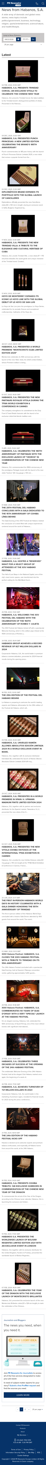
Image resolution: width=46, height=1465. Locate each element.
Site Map (31, 1452)
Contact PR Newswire (23, 1425)
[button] (18, 39)
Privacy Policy (29, 1449)
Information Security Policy (15, 1452)
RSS (38, 1452)
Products (23, 1428)
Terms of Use (16, 1449)
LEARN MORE (23, 1395)
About (23, 1432)
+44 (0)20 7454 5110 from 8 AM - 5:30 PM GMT (22, 1441)
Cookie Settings (23, 1455)
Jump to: (12, 35)
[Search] (43, 3)
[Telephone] (37, 3)
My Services (22, 1435)
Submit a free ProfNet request (23, 1385)
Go (33, 39)
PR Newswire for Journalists (20, 1373)
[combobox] (26, 39)
